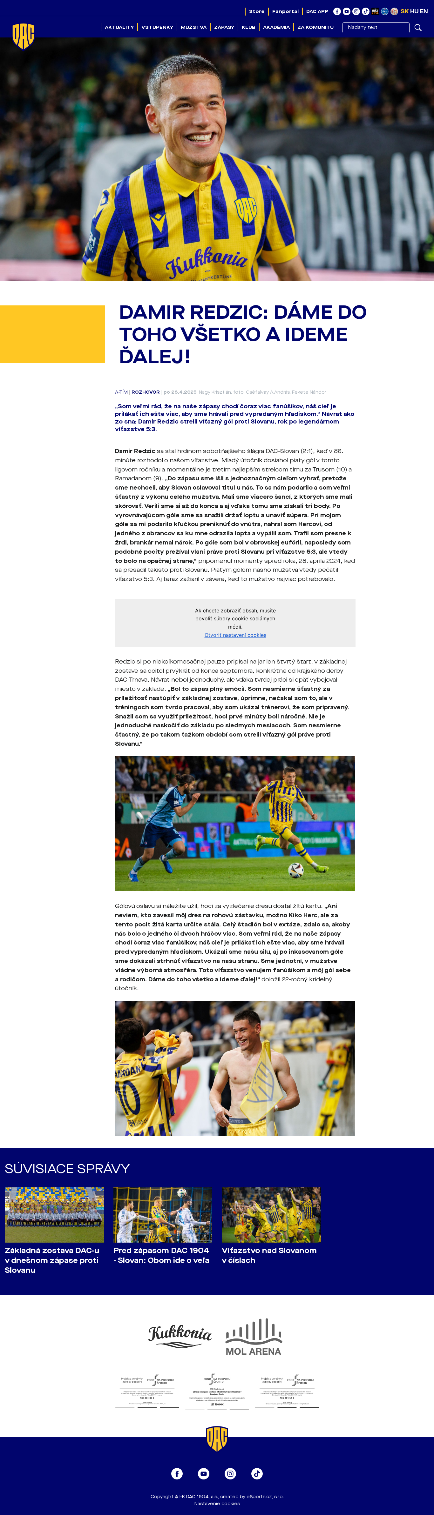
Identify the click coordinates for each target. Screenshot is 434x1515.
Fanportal (285, 11)
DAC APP (317, 11)
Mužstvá (194, 27)
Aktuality (119, 27)
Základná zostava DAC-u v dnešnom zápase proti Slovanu (52, 1260)
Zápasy (224, 27)
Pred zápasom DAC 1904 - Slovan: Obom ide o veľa (161, 1255)
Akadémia (276, 27)
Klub (248, 27)
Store (257, 11)
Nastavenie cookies (217, 1504)
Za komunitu (315, 27)
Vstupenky (157, 27)
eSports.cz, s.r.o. (265, 1497)
